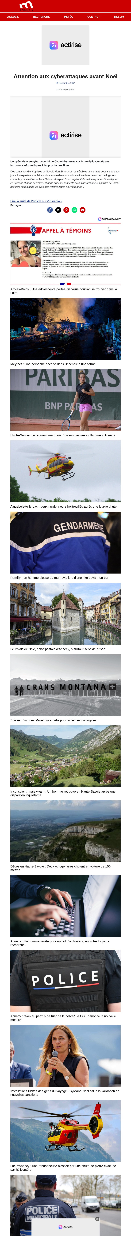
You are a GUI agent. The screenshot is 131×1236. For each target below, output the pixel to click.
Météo (68, 16)
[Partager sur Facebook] (49, 211)
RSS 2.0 (119, 16)
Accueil (13, 16)
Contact (93, 16)
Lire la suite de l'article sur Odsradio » (36, 201)
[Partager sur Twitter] (57, 211)
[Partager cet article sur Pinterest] (65, 211)
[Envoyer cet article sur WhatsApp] (73, 211)
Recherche (41, 16)
